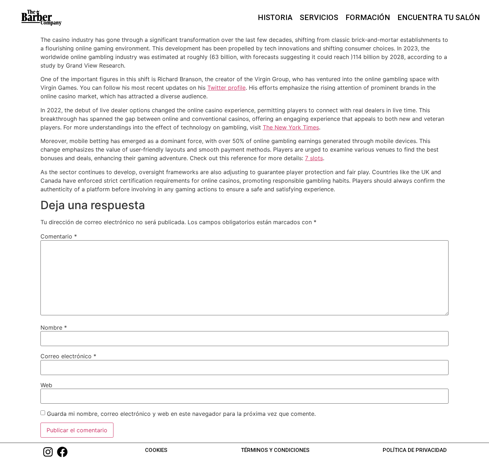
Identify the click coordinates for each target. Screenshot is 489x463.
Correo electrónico (68, 356)
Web (46, 385)
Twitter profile (226, 87)
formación (367, 17)
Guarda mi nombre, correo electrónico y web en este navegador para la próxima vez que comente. (181, 414)
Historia (275, 17)
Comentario (58, 236)
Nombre (53, 327)
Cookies (156, 450)
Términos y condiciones (275, 450)
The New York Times (291, 127)
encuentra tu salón (438, 17)
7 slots (314, 158)
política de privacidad (415, 450)
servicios (319, 17)
